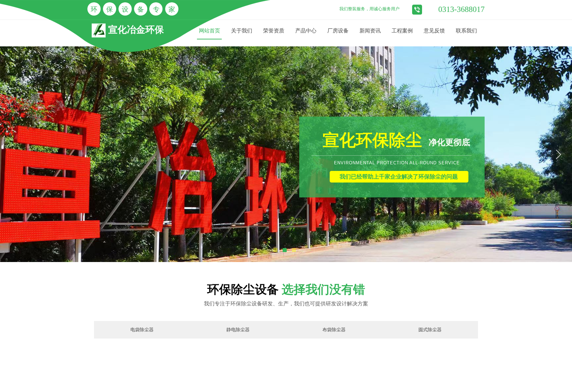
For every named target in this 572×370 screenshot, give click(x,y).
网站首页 (209, 30)
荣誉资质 (273, 30)
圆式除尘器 (430, 329)
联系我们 (466, 30)
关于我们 (241, 30)
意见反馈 (434, 30)
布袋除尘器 (334, 329)
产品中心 (305, 30)
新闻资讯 (370, 30)
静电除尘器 (238, 329)
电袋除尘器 (142, 329)
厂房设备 (338, 30)
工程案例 (402, 30)
